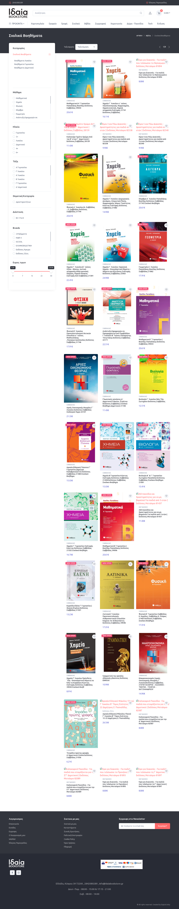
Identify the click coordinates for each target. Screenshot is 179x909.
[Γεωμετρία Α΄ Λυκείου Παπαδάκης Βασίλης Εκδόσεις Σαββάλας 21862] (153, 242)
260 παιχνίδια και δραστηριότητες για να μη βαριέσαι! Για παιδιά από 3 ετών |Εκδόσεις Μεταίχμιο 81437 (153, 513)
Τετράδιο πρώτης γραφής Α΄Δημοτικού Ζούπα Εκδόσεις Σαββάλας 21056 (79, 755)
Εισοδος (12, 828)
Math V (19, 238)
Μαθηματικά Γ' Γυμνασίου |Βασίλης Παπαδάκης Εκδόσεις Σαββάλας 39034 (152, 341)
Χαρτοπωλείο (37, 23)
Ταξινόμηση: (69, 47)
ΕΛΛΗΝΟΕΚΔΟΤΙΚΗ (24, 246)
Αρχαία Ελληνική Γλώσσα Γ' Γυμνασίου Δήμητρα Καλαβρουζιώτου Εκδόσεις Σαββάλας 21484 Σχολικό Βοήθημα (78, 471)
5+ (17, 137)
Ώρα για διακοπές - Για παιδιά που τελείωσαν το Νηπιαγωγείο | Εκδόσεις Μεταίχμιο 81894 (153, 75)
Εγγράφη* (162, 826)
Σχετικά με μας (70, 824)
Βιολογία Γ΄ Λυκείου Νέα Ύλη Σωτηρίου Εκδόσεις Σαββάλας (152, 400)
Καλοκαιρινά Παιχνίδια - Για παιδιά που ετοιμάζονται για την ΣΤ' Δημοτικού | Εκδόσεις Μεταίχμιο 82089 (80, 788)
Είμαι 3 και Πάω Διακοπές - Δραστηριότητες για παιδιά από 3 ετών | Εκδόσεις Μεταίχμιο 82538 (116, 140)
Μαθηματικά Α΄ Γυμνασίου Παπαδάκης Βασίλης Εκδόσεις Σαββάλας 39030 (80, 105)
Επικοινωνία (14, 824)
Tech (150, 23)
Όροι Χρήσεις (69, 843)
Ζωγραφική (100, 23)
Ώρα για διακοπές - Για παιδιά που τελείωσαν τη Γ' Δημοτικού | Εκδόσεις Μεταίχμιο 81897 (153, 784)
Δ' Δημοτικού (21, 187)
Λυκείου (19, 141)
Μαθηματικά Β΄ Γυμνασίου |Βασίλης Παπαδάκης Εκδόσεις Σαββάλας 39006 (116, 548)
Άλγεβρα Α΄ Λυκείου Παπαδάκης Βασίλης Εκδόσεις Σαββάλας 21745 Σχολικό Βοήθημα (153, 201)
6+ (17, 153)
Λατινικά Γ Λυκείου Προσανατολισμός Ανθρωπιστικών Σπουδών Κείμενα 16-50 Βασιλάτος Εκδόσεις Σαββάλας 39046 (114, 618)
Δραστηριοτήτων (23, 202)
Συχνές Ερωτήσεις (71, 831)
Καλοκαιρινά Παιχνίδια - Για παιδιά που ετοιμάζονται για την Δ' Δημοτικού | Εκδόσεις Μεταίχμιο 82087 (153, 720)
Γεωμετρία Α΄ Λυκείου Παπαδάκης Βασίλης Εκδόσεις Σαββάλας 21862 (152, 269)
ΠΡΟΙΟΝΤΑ (17, 23)
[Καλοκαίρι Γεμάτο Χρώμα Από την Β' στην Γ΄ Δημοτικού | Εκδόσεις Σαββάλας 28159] (81, 127)
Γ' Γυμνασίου (21, 183)
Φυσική (19, 106)
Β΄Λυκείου (20, 179)
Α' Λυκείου (20, 175)
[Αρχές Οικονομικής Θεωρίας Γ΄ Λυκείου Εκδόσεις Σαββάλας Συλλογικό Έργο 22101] (81, 378)
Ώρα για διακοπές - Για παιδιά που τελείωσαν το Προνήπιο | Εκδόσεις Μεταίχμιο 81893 (115, 784)
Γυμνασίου (20, 133)
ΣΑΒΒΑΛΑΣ (71, 101)
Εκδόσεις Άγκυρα (23, 250)
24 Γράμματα (21, 234)
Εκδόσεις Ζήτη (22, 254)
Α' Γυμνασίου (21, 167)
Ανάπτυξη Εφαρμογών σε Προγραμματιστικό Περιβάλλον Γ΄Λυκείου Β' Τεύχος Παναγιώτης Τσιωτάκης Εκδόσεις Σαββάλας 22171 (117, 335)
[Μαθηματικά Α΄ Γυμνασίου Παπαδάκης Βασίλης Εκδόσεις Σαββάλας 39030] (81, 78)
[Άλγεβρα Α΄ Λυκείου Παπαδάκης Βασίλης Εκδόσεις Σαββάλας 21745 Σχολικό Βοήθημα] (153, 174)
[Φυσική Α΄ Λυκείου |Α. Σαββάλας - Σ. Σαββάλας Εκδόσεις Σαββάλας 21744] (81, 178)
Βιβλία (87, 23)
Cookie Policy (69, 839)
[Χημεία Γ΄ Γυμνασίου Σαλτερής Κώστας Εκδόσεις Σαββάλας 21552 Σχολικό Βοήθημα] (81, 516)
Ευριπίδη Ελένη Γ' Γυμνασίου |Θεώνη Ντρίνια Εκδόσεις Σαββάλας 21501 (79, 608)
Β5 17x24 (20, 218)
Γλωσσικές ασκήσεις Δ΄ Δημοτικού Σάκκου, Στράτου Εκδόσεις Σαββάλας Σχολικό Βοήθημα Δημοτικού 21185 (115, 402)
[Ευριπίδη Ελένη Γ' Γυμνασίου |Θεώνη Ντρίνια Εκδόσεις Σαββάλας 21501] (81, 580)
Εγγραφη (13, 831)
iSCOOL (19, 242)
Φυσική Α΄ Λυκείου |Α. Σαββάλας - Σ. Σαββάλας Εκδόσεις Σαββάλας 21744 (81, 209)
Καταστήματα (70, 828)
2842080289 (17, 3)
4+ (17, 149)
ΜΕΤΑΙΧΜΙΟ (143, 70)
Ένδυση (161, 23)
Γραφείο (53, 23)
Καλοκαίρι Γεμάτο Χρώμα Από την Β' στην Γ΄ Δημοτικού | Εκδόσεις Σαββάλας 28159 (79, 139)
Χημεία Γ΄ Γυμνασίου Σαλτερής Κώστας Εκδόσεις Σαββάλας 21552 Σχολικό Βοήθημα (80, 548)
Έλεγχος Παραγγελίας (158, 3)
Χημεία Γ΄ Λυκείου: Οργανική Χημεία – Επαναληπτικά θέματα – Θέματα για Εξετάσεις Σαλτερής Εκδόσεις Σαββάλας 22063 (117, 270)
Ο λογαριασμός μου (17, 835)
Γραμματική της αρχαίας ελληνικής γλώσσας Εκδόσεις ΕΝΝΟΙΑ (115, 678)
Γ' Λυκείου (20, 171)
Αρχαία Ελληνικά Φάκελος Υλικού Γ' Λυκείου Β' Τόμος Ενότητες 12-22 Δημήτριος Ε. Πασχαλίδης (117, 716)
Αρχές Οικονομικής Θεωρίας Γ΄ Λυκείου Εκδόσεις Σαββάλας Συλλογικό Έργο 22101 (80, 410)
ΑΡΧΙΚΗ (139, 36)
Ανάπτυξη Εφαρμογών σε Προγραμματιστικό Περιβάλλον (29, 118)
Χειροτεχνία (116, 23)
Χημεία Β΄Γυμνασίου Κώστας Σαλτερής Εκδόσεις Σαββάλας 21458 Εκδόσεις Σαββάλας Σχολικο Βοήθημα (116, 479)
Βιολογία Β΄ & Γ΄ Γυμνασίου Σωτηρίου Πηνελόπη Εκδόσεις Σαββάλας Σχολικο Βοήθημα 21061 (152, 479)
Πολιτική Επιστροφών (73, 835)
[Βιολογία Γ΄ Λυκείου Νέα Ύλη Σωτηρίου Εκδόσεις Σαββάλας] (153, 374)
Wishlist (12, 839)
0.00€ (166, 13)
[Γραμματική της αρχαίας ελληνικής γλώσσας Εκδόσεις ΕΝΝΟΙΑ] (117, 653)
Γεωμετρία (20, 114)
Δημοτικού (20, 145)
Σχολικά (76, 23)
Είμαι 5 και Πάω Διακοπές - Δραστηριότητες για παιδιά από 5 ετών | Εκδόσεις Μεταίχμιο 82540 (152, 140)
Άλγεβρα (19, 110)
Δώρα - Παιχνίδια (135, 23)
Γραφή (64, 23)
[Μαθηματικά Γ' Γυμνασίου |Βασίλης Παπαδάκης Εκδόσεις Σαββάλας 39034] (153, 310)
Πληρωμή (68, 847)
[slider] (12, 271)
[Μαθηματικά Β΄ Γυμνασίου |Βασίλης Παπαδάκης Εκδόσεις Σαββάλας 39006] (117, 516)
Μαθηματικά (21, 98)
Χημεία (19, 102)
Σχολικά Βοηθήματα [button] (22, 54)
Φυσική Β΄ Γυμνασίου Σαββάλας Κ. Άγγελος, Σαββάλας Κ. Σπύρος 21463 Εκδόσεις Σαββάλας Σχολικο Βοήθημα (153, 617)
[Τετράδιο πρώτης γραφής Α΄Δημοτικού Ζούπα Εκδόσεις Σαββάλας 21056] (81, 723)
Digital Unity (165, 904)
